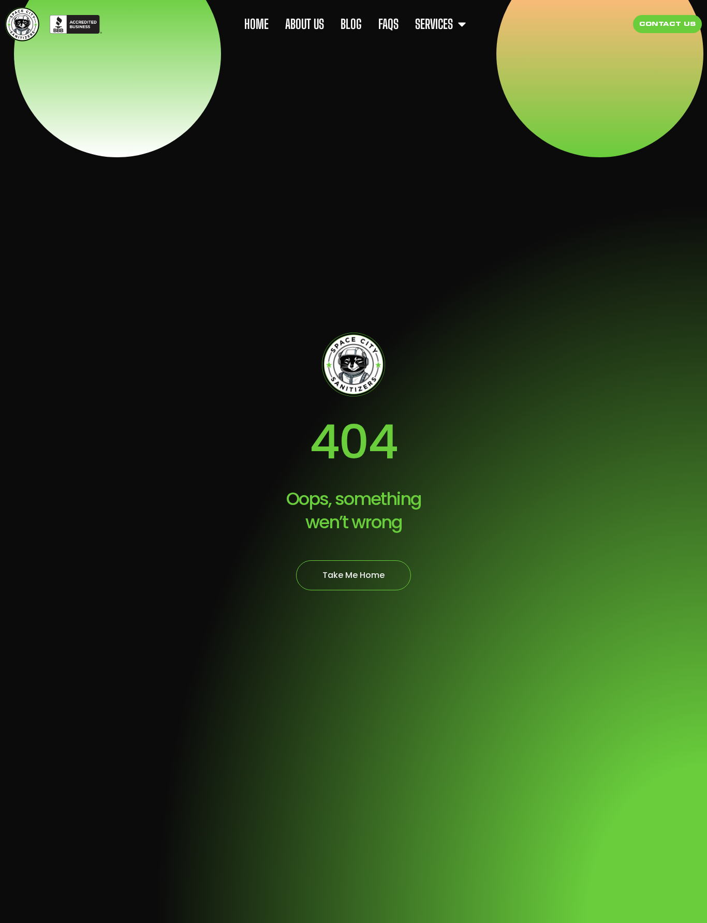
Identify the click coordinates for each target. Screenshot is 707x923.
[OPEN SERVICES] (461, 24)
